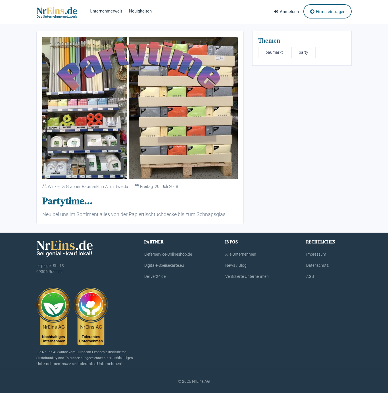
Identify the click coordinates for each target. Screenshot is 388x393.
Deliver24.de (155, 276)
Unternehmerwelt (106, 11)
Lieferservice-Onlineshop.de (168, 254)
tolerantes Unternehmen (99, 363)
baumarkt (274, 52)
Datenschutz (317, 265)
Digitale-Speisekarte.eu (164, 265)
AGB (310, 276)
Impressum (316, 254)
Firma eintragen (330, 11)
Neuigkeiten (140, 11)
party (303, 52)
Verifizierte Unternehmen (247, 276)
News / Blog (236, 265)
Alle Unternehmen (240, 254)
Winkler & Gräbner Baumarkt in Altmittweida (88, 186)
